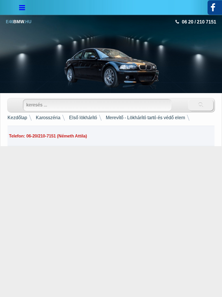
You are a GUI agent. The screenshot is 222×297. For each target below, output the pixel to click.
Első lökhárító (83, 117)
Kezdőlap (17, 117)
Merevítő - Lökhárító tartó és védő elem (145, 117)
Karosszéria (48, 117)
